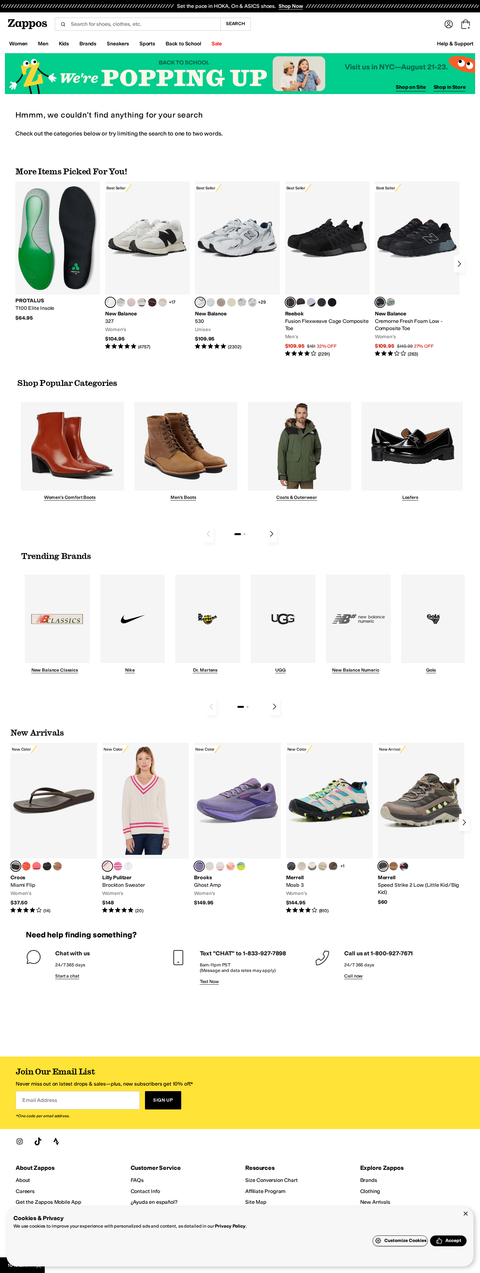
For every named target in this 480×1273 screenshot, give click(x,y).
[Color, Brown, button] (301, 302)
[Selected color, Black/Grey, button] (290, 302)
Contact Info (145, 1191)
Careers (25, 1191)
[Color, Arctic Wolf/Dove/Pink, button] (209, 866)
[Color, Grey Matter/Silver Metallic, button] (242, 302)
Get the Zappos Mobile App (48, 1202)
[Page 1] (237, 534)
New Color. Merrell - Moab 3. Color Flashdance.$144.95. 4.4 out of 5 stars (329, 828)
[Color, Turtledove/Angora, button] (231, 302)
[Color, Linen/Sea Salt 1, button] (141, 302)
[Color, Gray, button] (311, 302)
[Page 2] (245, 534)
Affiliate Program (265, 1191)
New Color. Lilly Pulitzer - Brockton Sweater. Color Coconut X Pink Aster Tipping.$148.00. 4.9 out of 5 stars (145, 828)
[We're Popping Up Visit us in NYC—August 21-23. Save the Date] (240, 73)
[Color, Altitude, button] (291, 866)
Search (235, 23)
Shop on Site (411, 87)
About (23, 1180)
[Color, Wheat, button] (393, 866)
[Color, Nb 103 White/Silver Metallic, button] (210, 302)
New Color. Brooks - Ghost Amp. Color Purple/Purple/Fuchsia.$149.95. (237, 824)
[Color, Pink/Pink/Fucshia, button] (220, 866)
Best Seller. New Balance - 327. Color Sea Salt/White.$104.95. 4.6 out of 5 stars (147, 266)
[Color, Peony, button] (312, 866)
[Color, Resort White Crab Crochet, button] (128, 866)
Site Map (255, 1202)
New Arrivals (375, 1202)
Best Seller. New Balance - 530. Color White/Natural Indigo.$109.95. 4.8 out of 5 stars (237, 266)
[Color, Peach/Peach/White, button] (230, 866)
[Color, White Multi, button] (404, 866)
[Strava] (56, 1141)
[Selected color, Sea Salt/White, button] (110, 302)
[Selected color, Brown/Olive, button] (383, 866)
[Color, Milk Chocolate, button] (57, 866)
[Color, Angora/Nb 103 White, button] (121, 302)
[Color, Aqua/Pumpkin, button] (390, 302)
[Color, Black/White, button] (332, 302)
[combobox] (137, 24)
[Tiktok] (38, 1141)
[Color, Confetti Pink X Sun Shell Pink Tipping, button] (118, 866)
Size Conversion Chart (271, 1180)
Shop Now (291, 6)
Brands (368, 1180)
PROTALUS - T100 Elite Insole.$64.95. (57, 251)
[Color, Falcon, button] (333, 866)
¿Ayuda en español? (154, 1202)
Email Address (39, 1100)
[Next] (459, 263)
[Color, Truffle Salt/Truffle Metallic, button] (252, 302)
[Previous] (208, 533)
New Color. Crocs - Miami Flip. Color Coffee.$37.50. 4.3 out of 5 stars (53, 828)
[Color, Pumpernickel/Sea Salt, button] (152, 302)
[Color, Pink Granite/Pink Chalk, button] (131, 302)
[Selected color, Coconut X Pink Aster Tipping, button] (107, 866)
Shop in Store (450, 87)
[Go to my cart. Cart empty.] (465, 24)
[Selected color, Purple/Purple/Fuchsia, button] (199, 866)
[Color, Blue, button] (321, 302)
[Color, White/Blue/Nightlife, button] (241, 866)
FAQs (137, 1180)
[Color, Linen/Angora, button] (162, 302)
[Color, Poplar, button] (301, 866)
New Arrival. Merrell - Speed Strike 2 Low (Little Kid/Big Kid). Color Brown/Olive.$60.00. (421, 824)
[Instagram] (19, 1141)
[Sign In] (448, 24)
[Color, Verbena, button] (322, 866)
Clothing (370, 1191)
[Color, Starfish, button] (26, 866)
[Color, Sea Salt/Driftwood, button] (221, 302)
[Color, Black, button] (47, 866)
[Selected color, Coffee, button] (15, 866)
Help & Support (455, 43)
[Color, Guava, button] (36, 866)
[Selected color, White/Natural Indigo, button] (200, 302)
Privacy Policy (230, 1226)
